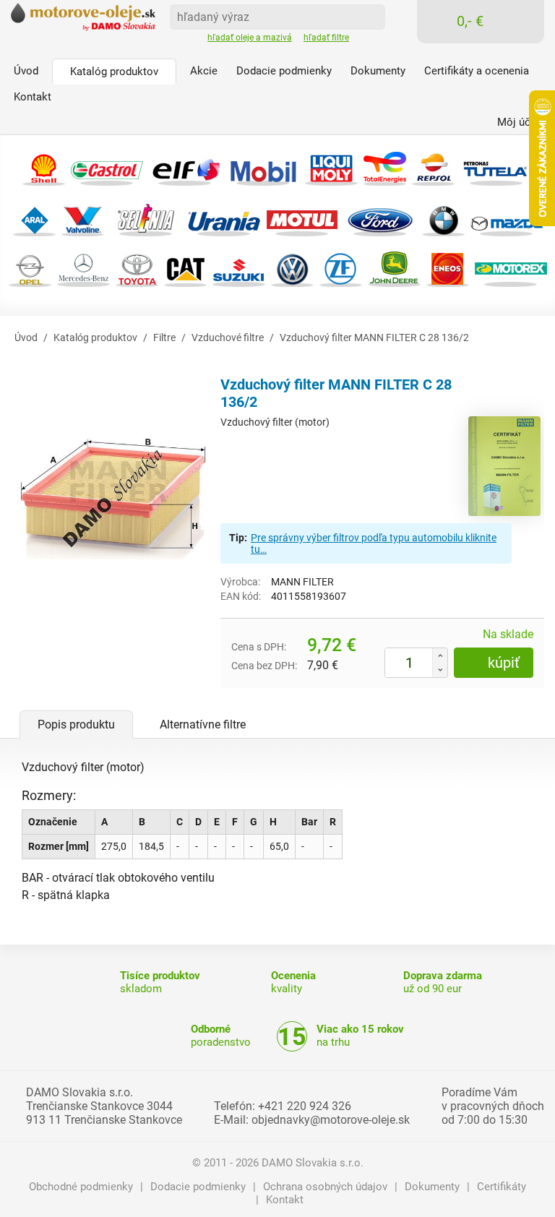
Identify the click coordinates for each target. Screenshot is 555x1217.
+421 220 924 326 (304, 1106)
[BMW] (443, 217)
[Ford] (380, 217)
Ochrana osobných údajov (325, 1186)
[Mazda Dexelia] (506, 217)
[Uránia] (224, 217)
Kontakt (285, 1199)
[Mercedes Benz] (83, 268)
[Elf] (185, 166)
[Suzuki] (238, 268)
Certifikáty (501, 1186)
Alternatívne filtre (203, 724)
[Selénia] (146, 217)
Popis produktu (76, 724)
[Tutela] (496, 166)
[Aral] (34, 217)
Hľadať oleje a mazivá (249, 38)
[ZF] (340, 268)
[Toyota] (137, 268)
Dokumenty (432, 1186)
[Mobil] (263, 166)
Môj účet (518, 122)
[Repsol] (433, 166)
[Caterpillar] (185, 268)
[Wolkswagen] (292, 268)
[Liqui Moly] (331, 166)
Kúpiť (504, 662)
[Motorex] (511, 268)
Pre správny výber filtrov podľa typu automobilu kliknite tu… (373, 543)
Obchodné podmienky (81, 1186)
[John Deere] (394, 268)
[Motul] (302, 217)
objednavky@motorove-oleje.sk (330, 1120)
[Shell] (43, 166)
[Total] (384, 166)
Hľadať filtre (326, 38)
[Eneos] (447, 268)
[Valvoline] (82, 217)
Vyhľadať (369, 16)
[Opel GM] (30, 268)
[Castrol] (107, 166)
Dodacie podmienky (198, 1186)
